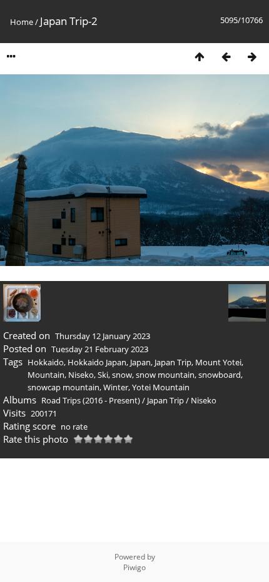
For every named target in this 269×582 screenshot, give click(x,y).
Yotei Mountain (161, 387)
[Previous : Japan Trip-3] (226, 56)
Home (21, 21)
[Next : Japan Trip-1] (252, 56)
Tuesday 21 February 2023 (99, 349)
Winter (115, 387)
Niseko (81, 374)
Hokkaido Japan (97, 362)
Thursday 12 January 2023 (102, 336)
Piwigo (134, 567)
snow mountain (165, 374)
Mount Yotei (218, 362)
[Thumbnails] (199, 56)
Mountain (46, 374)
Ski (103, 374)
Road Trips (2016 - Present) (90, 400)
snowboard (219, 374)
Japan (140, 362)
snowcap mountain (63, 387)
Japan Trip (173, 362)
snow (122, 374)
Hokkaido (46, 362)
